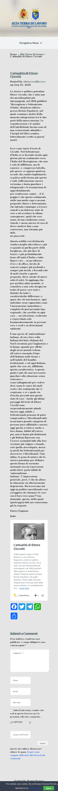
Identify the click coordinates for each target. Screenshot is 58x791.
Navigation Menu (29, 43)
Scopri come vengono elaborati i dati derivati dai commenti (27, 755)
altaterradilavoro (34, 81)
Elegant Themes (35, 781)
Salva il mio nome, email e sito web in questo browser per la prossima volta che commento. (27, 713)
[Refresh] (30, 723)
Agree (48, 788)
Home (13, 54)
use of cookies (35, 788)
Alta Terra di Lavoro (32, 54)
